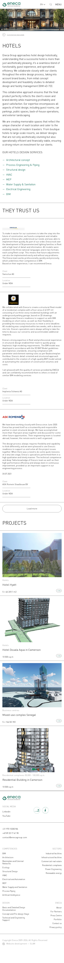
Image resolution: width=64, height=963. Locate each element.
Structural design (15, 169)
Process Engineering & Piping (22, 164)
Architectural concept (18, 159)
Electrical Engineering (18, 189)
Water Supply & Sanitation (20, 184)
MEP (8, 179)
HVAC (9, 174)
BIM (8, 194)
